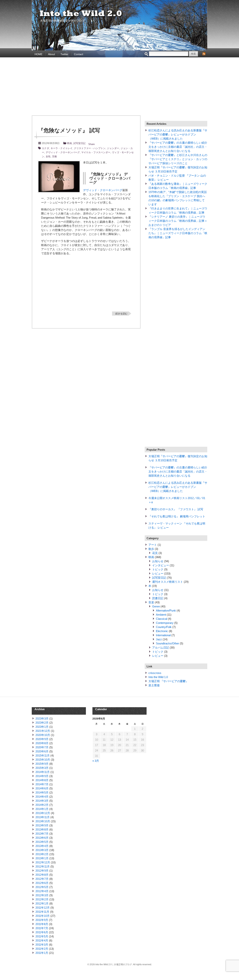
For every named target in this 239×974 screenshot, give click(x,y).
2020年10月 (42, 735)
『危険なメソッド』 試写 (69, 130)
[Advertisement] (119, 87)
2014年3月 (42, 800)
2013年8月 (42, 829)
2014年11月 (42, 772)
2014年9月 (42, 776)
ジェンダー (113, 148)
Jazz (159, 639)
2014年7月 (42, 784)
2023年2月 (42, 722)
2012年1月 (42, 903)
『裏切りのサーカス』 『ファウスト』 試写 (175, 509)
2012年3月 (42, 895)
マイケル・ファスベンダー (95, 152)
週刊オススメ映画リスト (167, 581)
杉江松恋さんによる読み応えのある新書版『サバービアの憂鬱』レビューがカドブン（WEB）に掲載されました (177, 134)
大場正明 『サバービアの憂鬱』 (168, 681)
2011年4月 (41, 940)
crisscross (154, 672)
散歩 (151, 548)
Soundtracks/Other (167, 643)
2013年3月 (42, 850)
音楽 (151, 602)
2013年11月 (42, 817)
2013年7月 (42, 833)
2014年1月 (42, 809)
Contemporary (164, 622)
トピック (157, 569)
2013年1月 (42, 858)
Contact (78, 54)
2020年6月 (42, 751)
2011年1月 (41, 952)
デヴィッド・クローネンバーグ (63, 152)
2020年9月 (42, 739)
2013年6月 (42, 837)
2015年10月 (42, 759)
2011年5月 (41, 936)
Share (91, 144)
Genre (156, 606)
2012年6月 (42, 883)
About (51, 54)
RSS (203, 53)
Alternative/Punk (166, 610)
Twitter (64, 54)
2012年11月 (42, 866)
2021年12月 (42, 730)
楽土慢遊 (154, 685)
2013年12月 (42, 813)
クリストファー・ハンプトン (89, 148)
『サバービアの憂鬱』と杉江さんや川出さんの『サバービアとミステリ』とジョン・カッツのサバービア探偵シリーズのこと (177, 159)
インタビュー (160, 565)
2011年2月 (41, 948)
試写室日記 (79, 143)
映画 (69, 143)
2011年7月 (41, 928)
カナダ (45, 148)
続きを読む (121, 313)
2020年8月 (42, 743)
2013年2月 (42, 854)
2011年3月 (41, 944)
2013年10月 (42, 821)
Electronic (162, 631)
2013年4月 (42, 846)
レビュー (157, 573)
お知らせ (157, 561)
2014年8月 (42, 780)
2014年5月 (42, 792)
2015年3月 (42, 767)
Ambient (161, 614)
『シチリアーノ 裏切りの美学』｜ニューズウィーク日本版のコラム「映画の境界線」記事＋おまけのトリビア (177, 220)
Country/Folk (164, 627)
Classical (161, 618)
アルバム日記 (160, 647)
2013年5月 (42, 841)
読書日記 (157, 598)
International (163, 635)
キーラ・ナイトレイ (61, 148)
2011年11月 (42, 911)
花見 (155, 553)
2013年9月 (42, 825)
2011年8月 (41, 924)
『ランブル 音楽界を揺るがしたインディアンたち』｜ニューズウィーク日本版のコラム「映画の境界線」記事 (177, 233)
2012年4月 (42, 891)
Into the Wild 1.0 (158, 677)
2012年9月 (42, 870)
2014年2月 (42, 804)
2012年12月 (42, 862)
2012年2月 (42, 899)
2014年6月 (42, 788)
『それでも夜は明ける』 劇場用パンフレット (176, 516)
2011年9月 (41, 919)
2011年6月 (41, 932)
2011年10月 (42, 915)
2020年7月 (42, 747)
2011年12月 (42, 907)
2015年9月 (42, 763)
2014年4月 (42, 796)
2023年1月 (42, 726)
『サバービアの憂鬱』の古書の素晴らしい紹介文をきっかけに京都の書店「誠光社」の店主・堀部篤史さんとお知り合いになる (177, 146)
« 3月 (95, 760)
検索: (146, 54)
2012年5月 (42, 887)
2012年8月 (42, 874)
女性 (48, 156)
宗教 (54, 156)
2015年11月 (42, 755)
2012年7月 (42, 878)
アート (152, 544)
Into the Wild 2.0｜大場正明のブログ (81, 13)
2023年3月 (42, 718)
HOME (38, 54)
